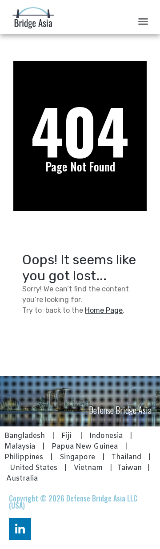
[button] (143, 21)
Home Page (104, 310)
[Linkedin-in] (20, 529)
